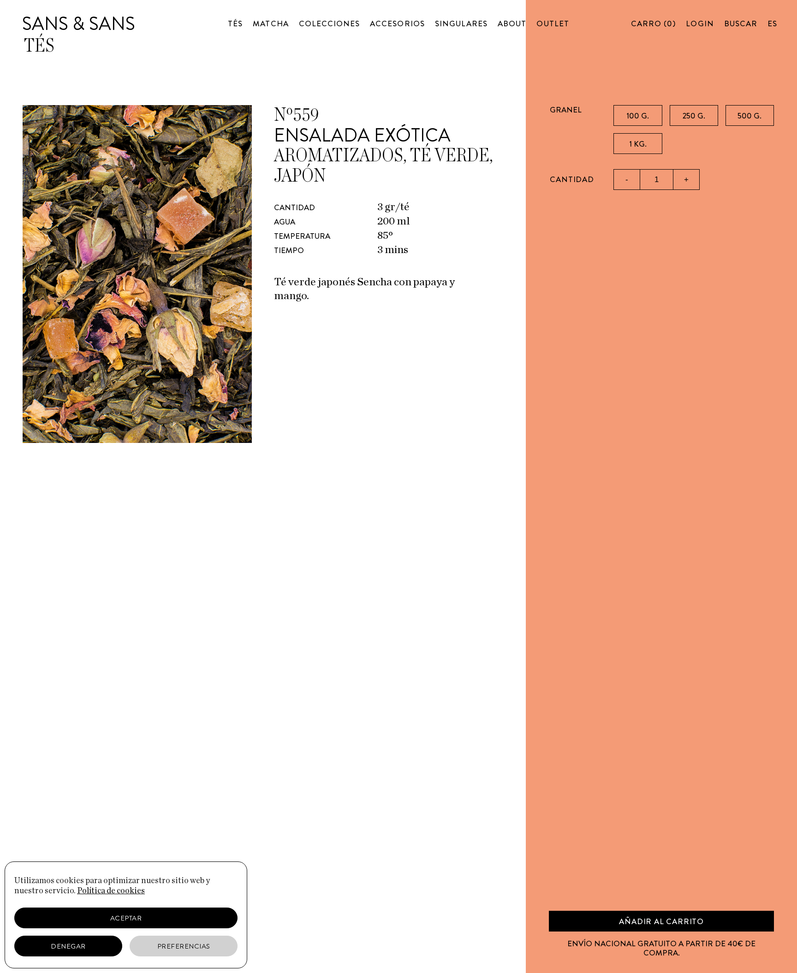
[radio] (637, 115)
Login (700, 23)
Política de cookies (111, 891)
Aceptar (126, 918)
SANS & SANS (78, 24)
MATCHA (270, 23)
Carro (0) (653, 23)
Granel (566, 109)
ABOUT (512, 23)
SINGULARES (461, 23)
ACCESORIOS (397, 23)
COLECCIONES (329, 23)
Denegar (68, 946)
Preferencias (183, 946)
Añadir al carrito (661, 921)
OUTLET (552, 23)
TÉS (235, 23)
